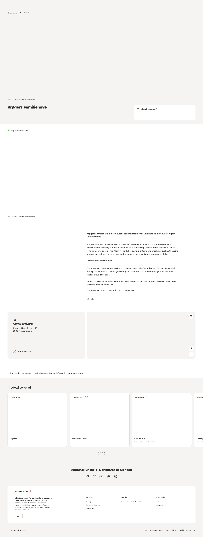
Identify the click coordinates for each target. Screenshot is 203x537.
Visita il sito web (148, 109)
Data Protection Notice (154, 530)
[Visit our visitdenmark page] (101, 477)
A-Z (157, 502)
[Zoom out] (191, 354)
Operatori (90, 508)
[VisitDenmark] (23, 491)
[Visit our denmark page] (88, 477)
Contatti (159, 505)
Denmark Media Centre (131, 502)
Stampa (89, 502)
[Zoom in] (191, 348)
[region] (141, 335)
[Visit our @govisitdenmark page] (108, 477)
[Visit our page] (94, 477)
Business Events (93, 505)
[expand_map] (191, 316)
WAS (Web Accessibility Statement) (180, 530)
